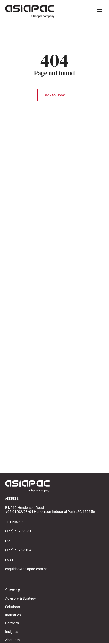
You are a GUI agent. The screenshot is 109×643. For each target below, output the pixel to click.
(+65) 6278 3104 (18, 550)
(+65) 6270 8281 (18, 531)
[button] (99, 11)
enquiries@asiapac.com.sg (26, 569)
